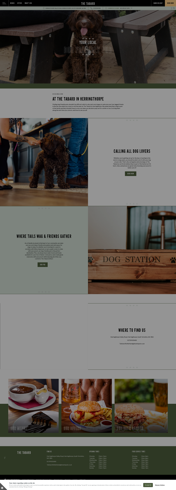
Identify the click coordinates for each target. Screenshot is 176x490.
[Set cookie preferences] (3, 486)
